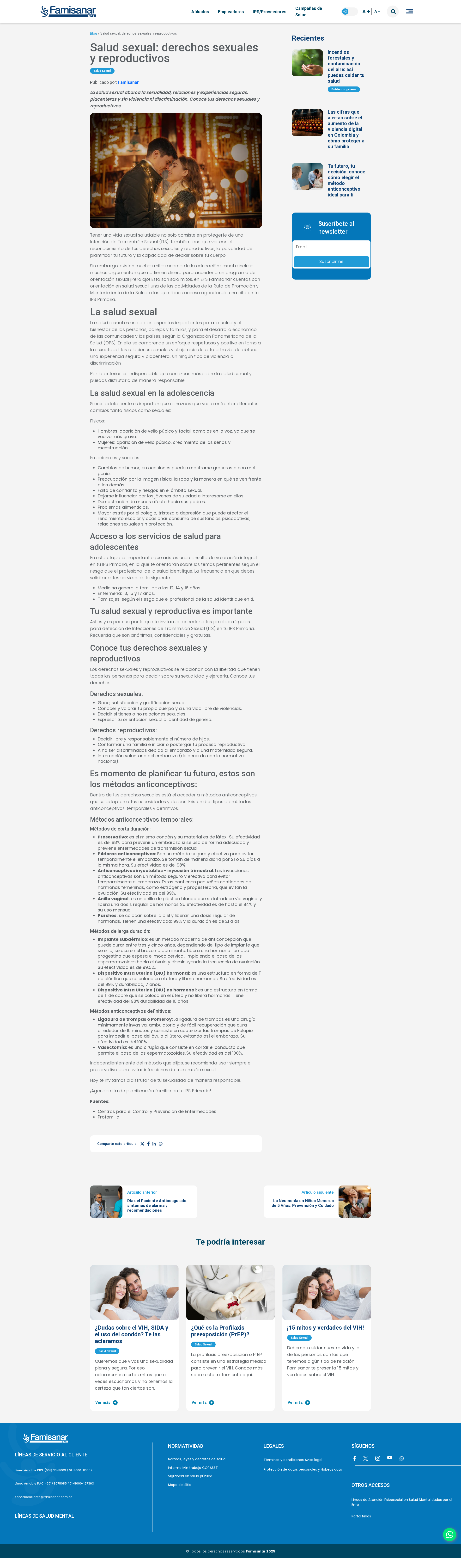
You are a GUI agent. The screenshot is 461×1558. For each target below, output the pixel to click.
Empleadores (231, 11)
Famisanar (128, 82)
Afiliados (200, 11)
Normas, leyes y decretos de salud (197, 1459)
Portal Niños (361, 1516)
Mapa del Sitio (179, 1484)
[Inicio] (70, 11)
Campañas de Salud (308, 11)
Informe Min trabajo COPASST (193, 1467)
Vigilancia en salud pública (190, 1476)
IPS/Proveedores (269, 11)
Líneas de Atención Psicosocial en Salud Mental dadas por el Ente (402, 1502)
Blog (93, 33)
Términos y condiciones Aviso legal (293, 1459)
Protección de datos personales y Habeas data (303, 1469)
